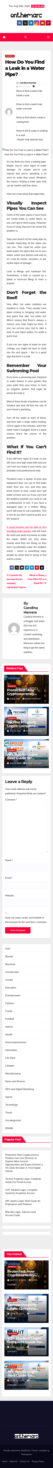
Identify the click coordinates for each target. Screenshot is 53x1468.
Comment (11, 799)
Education (10, 987)
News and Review (15, 1081)
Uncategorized (13, 1120)
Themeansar (26, 1454)
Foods (8, 1011)
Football (9, 1019)
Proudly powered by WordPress (17, 1450)
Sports (8, 1097)
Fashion (9, 1003)
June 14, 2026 (17, 1347)
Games (9, 1026)
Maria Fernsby (33, 699)
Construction (12, 972)
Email (9, 878)
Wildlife (9, 1128)
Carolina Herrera (28, 82)
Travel (8, 1112)
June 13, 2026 (17, 1380)
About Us (14, 1461)
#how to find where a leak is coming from (30, 119)
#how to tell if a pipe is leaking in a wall (32, 132)
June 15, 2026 (17, 1314)
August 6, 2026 (18, 1280)
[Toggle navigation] (48, 37)
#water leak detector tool (30, 139)
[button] (25, 37)
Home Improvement (15, 1042)
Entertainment (12, 995)
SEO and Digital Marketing (19, 1089)
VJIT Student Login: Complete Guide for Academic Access (24, 1342)
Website (9, 895)
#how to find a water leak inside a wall (29, 93)
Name (9, 860)
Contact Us (24, 1461)
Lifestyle (9, 1066)
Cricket (9, 980)
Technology (11, 1105)
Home (4, 1461)
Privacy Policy (38, 1461)
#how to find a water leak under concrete (29, 106)
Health (8, 1034)
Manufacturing (13, 1073)
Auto (7, 948)
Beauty (9, 956)
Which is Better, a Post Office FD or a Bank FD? (37, 579)
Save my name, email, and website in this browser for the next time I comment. (26, 919)
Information (11, 1050)
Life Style (10, 1058)
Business (10, 56)
